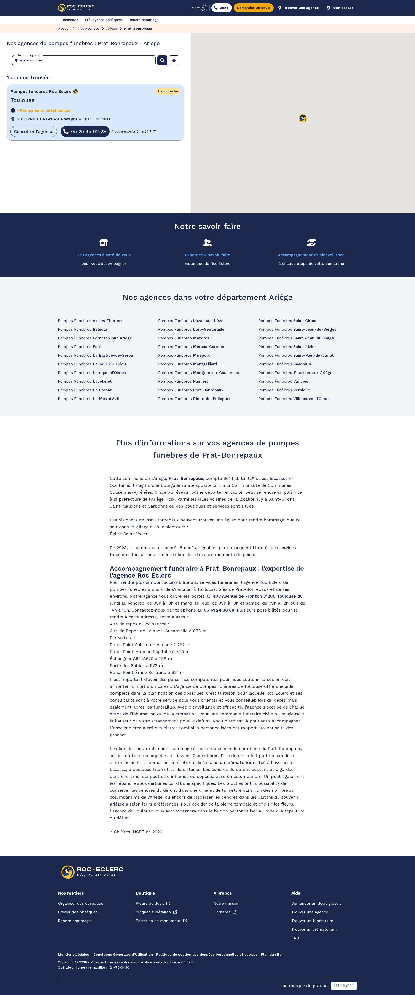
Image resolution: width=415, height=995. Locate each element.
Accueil (64, 28)
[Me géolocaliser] (174, 60)
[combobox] (85, 60)
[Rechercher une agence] (162, 60)
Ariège (111, 28)
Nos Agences (88, 28)
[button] (303, 118)
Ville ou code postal (27, 55)
